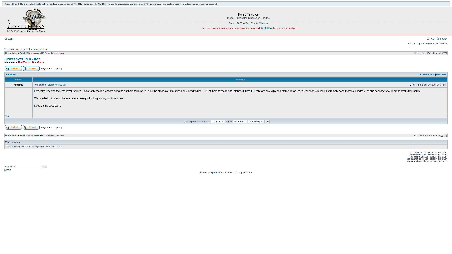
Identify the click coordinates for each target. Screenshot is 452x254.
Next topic (441, 74)
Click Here (267, 27)
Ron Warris (24, 62)
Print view (11, 74)
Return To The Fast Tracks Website (248, 23)
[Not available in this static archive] (13, 70)
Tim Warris (38, 62)
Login (10, 39)
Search (443, 39)
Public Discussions (29, 53)
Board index (11, 53)
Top (7, 116)
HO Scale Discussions (52, 53)
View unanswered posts (16, 49)
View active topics (40, 49)
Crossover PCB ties (22, 59)
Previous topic (427, 74)
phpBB (215, 172)
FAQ (431, 39)
